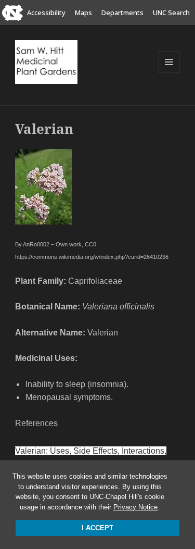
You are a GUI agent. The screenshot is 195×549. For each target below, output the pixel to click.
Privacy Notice (135, 507)
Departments (122, 12)
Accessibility (46, 12)
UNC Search (171, 12)
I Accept (97, 528)
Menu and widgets (169, 72)
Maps (83, 12)
